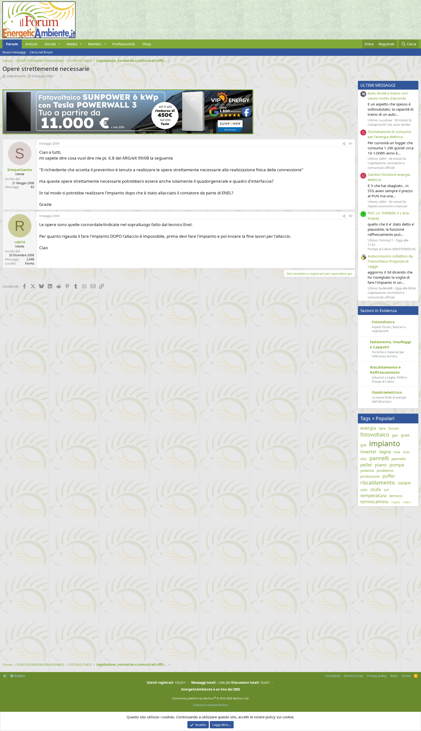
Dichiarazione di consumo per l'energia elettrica (389, 134)
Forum (12, 43)
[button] (59, 43)
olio (363, 458)
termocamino (374, 501)
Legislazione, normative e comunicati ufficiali (386, 165)
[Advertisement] (148, 330)
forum (393, 428)
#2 (351, 216)
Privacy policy (377, 676)
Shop (146, 43)
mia (397, 451)
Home (406, 676)
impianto (384, 443)
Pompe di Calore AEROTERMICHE (392, 249)
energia (368, 428)
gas (395, 435)
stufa (375, 489)
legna (385, 452)
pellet (366, 465)
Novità (50, 43)
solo (363, 489)
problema (385, 470)
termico (395, 495)
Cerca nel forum (41, 52)
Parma (29, 263)
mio (406, 451)
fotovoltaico (374, 434)
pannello (399, 458)
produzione (370, 476)
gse (363, 444)
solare (404, 483)
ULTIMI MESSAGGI (377, 85)
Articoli (31, 43)
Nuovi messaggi (14, 52)
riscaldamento (377, 482)
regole (395, 502)
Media (72, 43)
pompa (397, 465)
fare (382, 428)
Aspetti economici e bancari (387, 206)
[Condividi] (344, 144)
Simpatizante (15, 76)
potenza (367, 470)
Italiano (19, 676)
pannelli (379, 458)
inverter (368, 452)
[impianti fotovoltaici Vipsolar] (127, 132)
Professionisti (123, 43)
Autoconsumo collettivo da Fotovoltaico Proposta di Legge (390, 261)
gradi (405, 435)
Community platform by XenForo (210, 698)
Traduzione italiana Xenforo (210, 705)
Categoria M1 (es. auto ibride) (389, 124)
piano (381, 465)
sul (386, 489)
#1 (351, 144)
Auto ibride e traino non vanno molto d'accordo (388, 96)
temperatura (373, 495)
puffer (389, 476)
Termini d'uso (353, 676)
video (406, 502)
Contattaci (332, 676)
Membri (94, 43)
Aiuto (394, 676)
